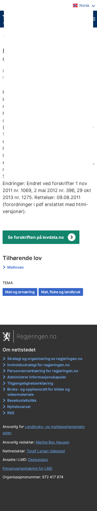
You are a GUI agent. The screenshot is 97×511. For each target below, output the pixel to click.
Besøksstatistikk (21, 400)
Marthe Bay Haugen (52, 442)
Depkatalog (38, 459)
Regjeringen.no (36, 336)
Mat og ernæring (20, 292)
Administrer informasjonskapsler (36, 377)
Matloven (15, 267)
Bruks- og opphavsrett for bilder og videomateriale (38, 392)
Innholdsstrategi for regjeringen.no (38, 365)
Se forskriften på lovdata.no (36, 237)
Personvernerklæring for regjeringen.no (42, 371)
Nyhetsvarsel (19, 406)
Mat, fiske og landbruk (60, 292)
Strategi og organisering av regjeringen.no (45, 358)
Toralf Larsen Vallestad (46, 451)
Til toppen (48, 317)
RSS (10, 413)
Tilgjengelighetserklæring (30, 383)
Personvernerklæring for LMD (27, 468)
